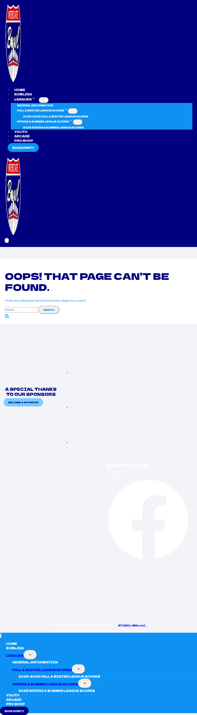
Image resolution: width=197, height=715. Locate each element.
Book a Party (23, 147)
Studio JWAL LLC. (132, 625)
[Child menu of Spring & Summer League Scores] (78, 122)
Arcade (22, 136)
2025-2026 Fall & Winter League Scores (55, 116)
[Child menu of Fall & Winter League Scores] (73, 111)
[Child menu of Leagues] (44, 100)
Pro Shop (23, 140)
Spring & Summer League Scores (45, 684)
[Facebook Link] (148, 559)
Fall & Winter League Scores (42, 670)
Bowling (23, 94)
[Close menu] (1, 635)
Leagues (15, 655)
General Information (35, 105)
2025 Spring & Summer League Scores (53, 127)
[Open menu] (7, 240)
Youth (20, 131)
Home (19, 89)
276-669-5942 (115, 476)
